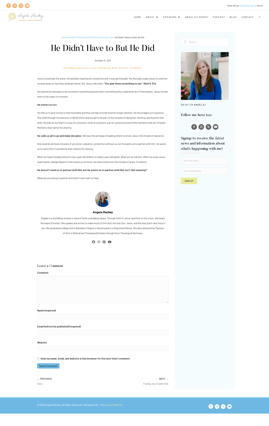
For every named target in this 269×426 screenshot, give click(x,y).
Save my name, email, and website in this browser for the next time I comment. (85, 358)
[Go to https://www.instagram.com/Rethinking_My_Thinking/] (14, 5)
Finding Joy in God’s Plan (155, 381)
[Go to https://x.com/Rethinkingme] (21, 5)
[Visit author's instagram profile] (98, 242)
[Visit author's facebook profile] (93, 242)
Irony (44, 381)
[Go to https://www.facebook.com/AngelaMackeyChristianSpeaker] (8, 5)
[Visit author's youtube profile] (109, 242)
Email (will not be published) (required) (59, 326)
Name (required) (46, 310)
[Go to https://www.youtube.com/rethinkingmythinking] (27, 5)
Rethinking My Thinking (73, 37)
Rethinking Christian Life (100, 37)
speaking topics (247, 5)
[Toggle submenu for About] (157, 17)
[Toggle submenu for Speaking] (179, 17)
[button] (260, 17)
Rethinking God (102, 68)
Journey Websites (113, 404)
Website (42, 342)
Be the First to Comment (128, 68)
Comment (42, 272)
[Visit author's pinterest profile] (104, 242)
